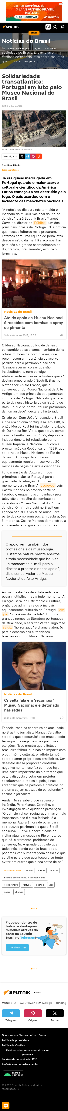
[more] (62, 335)
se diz (7, 627)
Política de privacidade (15, 1040)
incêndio (40, 884)
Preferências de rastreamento (20, 1064)
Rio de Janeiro (11, 884)
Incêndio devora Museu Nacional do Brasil (25, 877)
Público (40, 223)
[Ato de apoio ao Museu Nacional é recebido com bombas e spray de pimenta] (34, 283)
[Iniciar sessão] (55, 26)
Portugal (26, 884)
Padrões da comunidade (16, 1059)
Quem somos (10, 1035)
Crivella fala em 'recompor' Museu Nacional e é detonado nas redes (31, 705)
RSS (34, 1059)
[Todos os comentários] (5, 1105)
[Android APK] (13, 1075)
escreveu (48, 485)
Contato (43, 1035)
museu (7, 891)
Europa (41, 870)
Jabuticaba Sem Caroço (36, 1002)
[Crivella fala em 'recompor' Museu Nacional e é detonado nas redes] (34, 666)
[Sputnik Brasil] (11, 28)
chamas (19, 891)
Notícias (53, 870)
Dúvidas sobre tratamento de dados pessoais (27, 1052)
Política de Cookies (13, 1045)
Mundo (29, 870)
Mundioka (9, 1002)
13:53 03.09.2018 (12, 105)
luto (51, 884)
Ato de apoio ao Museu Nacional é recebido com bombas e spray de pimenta (33, 322)
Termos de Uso (28, 1035)
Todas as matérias (10, 170)
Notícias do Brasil (18, 311)
